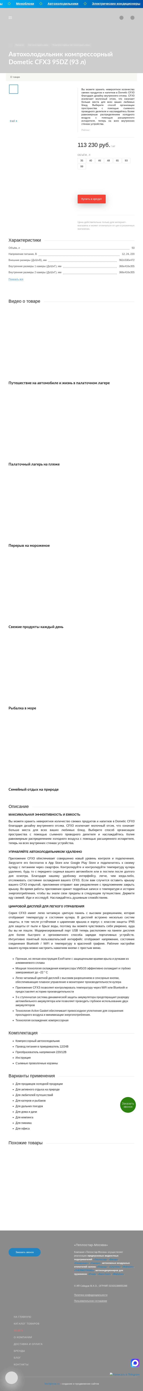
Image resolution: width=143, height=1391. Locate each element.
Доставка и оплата (28, 1344)
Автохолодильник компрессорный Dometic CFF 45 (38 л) (43, 1184)
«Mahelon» (128, 1266)
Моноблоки (21, 3)
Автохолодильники (58, 3)
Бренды (19, 1350)
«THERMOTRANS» (84, 1270)
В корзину (40, 1204)
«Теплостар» (100, 1259)
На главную (22, 1316)
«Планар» (102, 1266)
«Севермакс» (81, 1263)
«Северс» (95, 1263)
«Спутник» (115, 1266)
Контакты (21, 1364)
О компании (23, 1337)
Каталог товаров (26, 1323)
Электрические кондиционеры (112, 3)
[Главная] (11, 45)
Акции (18, 1330)
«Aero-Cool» (104, 1274)
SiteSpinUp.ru (51, 1383)
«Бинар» (113, 1259)
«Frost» (92, 1274)
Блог (17, 1357)
